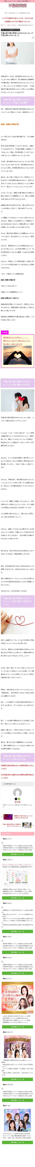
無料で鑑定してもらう (16, 854)
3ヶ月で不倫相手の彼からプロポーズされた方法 (17, 18)
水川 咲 (17, 802)
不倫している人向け (5, 29)
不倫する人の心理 (16, 29)
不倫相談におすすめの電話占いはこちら (17, 21)
